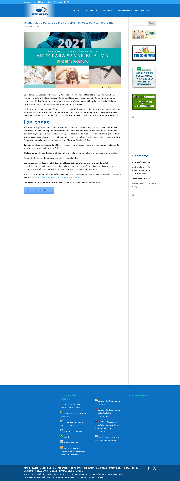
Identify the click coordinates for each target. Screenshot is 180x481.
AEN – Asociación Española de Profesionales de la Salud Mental (72, 451)
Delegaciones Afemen (34, 477)
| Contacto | (100, 477)
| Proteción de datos (53, 477)
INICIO (75, 11)
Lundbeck (96, 128)
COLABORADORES (142, 11)
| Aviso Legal (69, 477)
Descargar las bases (39, 190)
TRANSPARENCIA (123, 11)
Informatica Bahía (115, 474)
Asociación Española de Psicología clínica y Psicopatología (107, 413)
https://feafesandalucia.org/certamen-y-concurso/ (58, 177)
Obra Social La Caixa (72, 431)
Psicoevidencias (70, 443)
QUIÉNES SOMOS (89, 11)
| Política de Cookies (85, 477)
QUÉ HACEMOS (106, 11)
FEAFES (36, 27)
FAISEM (67, 437)
